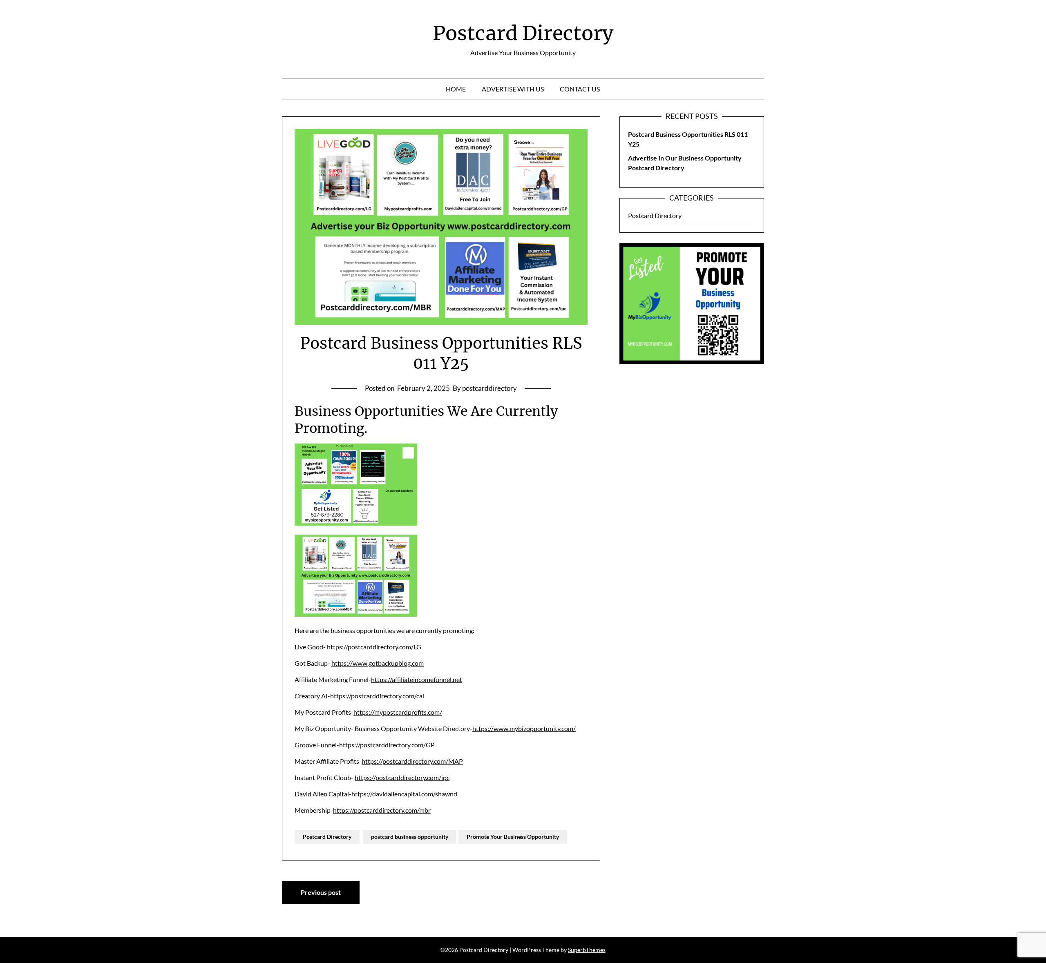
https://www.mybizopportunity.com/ (524, 728)
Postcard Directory (523, 33)
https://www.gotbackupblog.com (377, 663)
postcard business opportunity (409, 836)
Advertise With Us (513, 89)
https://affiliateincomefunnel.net (416, 679)
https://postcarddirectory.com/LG (374, 647)
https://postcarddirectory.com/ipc (402, 777)
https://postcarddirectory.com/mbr (382, 810)
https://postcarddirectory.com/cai (377, 696)
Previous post (321, 892)
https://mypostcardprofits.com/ (397, 712)
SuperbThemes (587, 949)
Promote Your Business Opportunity (513, 836)
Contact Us (580, 89)
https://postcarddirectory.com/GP (387, 745)
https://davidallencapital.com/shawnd (404, 794)
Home (456, 89)
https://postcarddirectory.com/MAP (412, 761)
